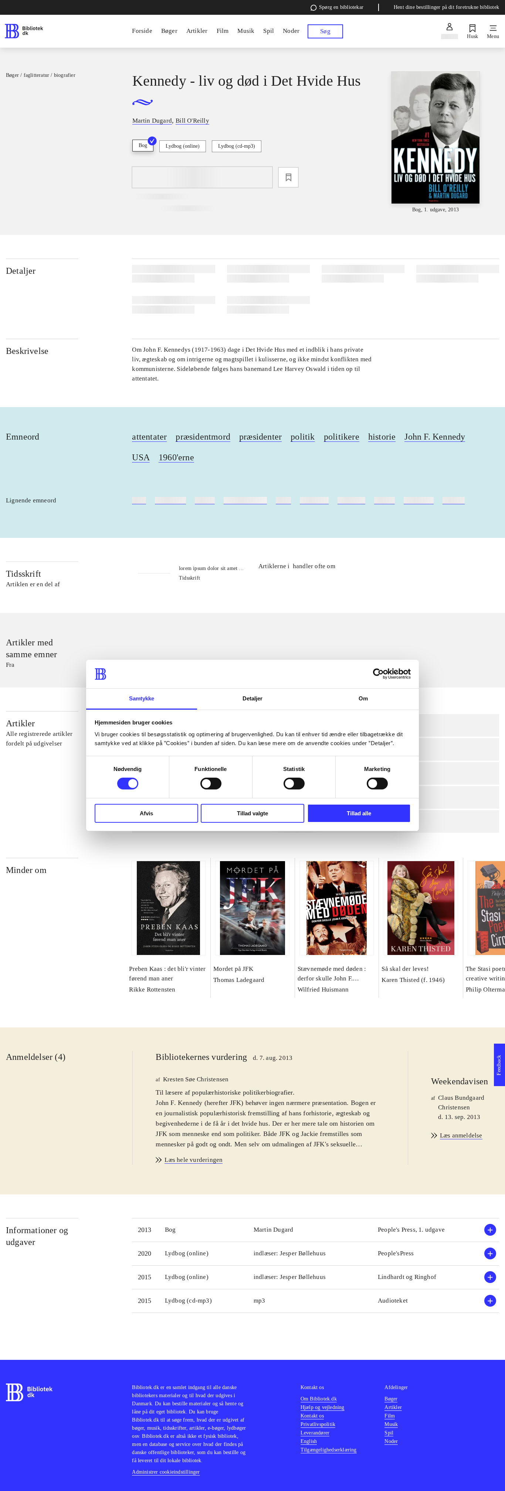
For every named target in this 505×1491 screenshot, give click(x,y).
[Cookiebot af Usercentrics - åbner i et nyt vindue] (378, 673)
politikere (341, 436)
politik (303, 436)
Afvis (146, 813)
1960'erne (176, 457)
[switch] (210, 783)
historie (382, 436)
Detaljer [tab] (253, 698)
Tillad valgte (252, 813)
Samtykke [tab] (142, 698)
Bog (143, 145)
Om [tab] (363, 698)
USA (141, 457)
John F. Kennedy (434, 436)
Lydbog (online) (183, 146)
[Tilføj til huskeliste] (288, 177)
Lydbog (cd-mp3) (236, 146)
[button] (315, 1230)
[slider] (436, 142)
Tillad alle (359, 813)
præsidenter (260, 436)
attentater (149, 436)
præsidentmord (203, 436)
